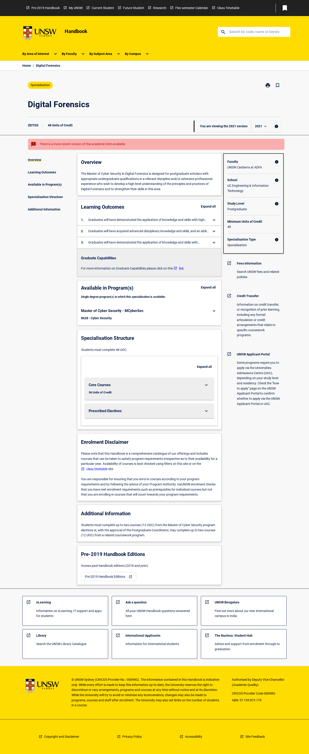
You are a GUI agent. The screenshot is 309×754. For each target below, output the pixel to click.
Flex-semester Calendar (191, 8)
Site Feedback (255, 736)
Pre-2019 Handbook (45, 8)
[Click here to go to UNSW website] (39, 34)
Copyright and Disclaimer (61, 736)
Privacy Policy (132, 736)
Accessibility (193, 736)
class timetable (96, 469)
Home (26, 65)
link (181, 268)
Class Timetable (228, 8)
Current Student (103, 8)
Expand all (208, 206)
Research (159, 8)
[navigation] (108, 576)
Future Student (133, 8)
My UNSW (76, 8)
